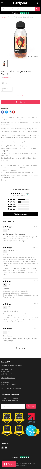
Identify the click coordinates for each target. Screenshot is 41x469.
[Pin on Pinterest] (13, 112)
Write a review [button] (20, 214)
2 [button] (19, 348)
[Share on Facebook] (2, 112)
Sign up (31, 406)
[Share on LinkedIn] (10, 112)
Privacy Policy (6, 382)
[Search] (37, 9)
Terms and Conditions (8, 385)
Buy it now (20, 102)
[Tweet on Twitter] (6, 112)
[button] (12, 199)
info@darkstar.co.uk (8, 378)
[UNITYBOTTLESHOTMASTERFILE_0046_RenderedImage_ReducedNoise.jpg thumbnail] (4, 63)
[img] (7, 227)
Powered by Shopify (20, 465)
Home (3, 17)
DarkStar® (7, 77)
